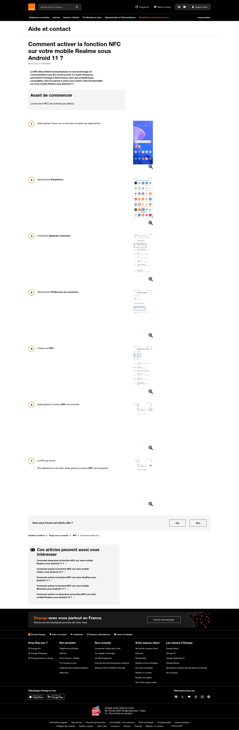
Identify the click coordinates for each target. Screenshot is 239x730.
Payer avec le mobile (58, 535)
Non (198, 523)
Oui (177, 523)
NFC (75, 535)
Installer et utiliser (36, 535)
